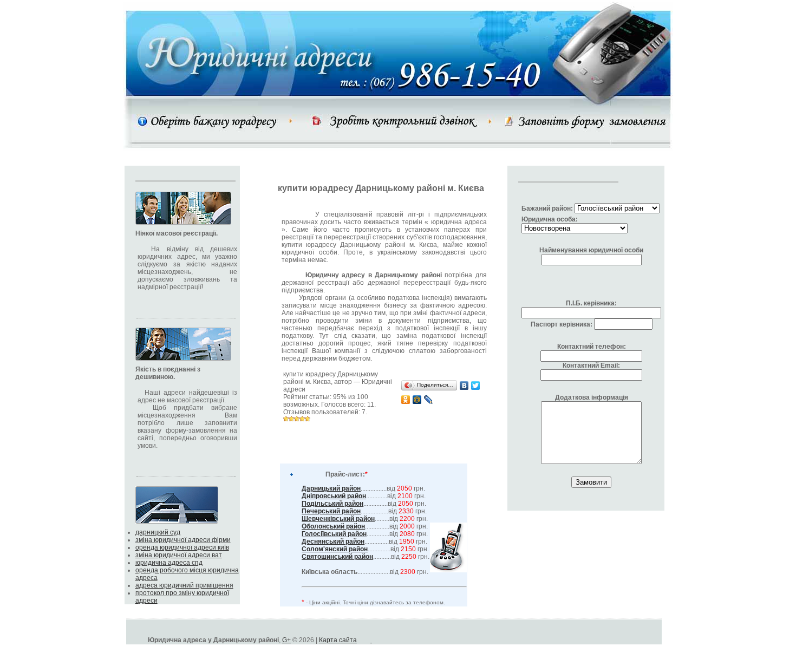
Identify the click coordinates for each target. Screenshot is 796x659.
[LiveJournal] (428, 400)
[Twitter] (475, 386)
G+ (286, 640)
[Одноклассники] (406, 400)
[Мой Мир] (417, 400)
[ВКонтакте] (464, 386)
